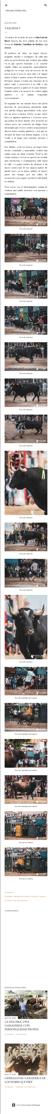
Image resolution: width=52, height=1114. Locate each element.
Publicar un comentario (26, 1087)
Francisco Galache (37, 896)
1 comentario (21, 1034)
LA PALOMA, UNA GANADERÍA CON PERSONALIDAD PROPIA (22, 1025)
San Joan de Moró (20, 900)
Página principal (16, 10)
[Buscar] (45, 4)
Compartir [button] (9, 892)
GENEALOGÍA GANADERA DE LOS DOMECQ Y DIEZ (25, 1080)
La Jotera (8, 900)
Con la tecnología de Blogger (28, 1105)
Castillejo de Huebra (21, 896)
